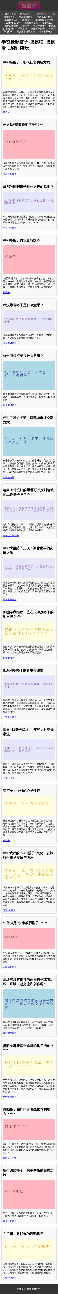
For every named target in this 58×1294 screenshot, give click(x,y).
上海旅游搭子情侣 (44, 20)
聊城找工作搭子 (11, 535)
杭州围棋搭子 (9, 405)
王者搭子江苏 (11, 20)
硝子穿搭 (22, 28)
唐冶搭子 (26, 20)
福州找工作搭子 (45, 17)
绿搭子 (25, 25)
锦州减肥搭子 (9, 1221)
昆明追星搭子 (9, 1097)
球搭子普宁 (39, 25)
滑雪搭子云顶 (9, 599)
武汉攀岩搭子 (9, 343)
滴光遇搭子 (25, 14)
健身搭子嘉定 (31, 22)
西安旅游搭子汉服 (26, 31)
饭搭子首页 (10, 14)
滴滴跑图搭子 (9, 174)
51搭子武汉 (8, 778)
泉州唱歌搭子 (42, 14)
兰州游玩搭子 (9, 1278)
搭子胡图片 (47, 22)
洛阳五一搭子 (38, 28)
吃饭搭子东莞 (46, 31)
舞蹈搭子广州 (9, 1158)
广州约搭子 (8, 477)
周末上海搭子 (26, 17)
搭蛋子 (6, 292)
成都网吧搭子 (9, 227)
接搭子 (6, 112)
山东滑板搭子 (9, 717)
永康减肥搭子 (9, 967)
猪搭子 (6, 840)
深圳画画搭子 (9, 1033)
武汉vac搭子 (9, 910)
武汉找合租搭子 (12, 22)
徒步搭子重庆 (11, 25)
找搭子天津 (8, 657)
